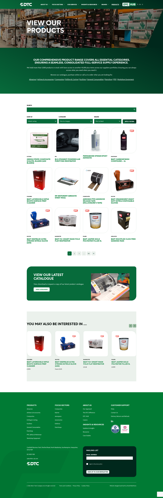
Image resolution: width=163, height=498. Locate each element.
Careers (85, 420)
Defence (57, 423)
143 (89, 253)
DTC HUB (86, 416)
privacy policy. (99, 464)
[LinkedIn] (112, 421)
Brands (104, 4)
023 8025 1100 (31, 454)
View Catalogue (42, 289)
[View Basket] (140, 4)
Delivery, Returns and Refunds (120, 416)
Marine (57, 412)
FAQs (112, 409)
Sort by (30, 117)
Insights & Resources (89, 4)
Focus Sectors (57, 4)
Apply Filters (129, 121)
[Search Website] (137, 4)
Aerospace (58, 416)
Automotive (58, 420)
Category (62, 117)
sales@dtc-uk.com (32, 458)
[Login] (142, 4)
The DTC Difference (89, 412)
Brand (96, 117)
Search (29, 105)
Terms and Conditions (65, 486)
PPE (114, 79)
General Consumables (95, 79)
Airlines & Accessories (45, 79)
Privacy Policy (76, 486)
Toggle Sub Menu (49, 4)
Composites (59, 79)
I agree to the (96, 464)
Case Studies (87, 435)
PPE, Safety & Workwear (34, 434)
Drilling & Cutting (71, 79)
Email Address (92, 455)
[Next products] (134, 326)
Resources (86, 432)
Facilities (82, 79)
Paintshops (58, 427)
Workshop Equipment (125, 79)
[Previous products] (130, 326)
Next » (93, 253)
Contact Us (114, 412)
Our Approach (87, 409)
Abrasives (32, 79)
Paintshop (108, 79)
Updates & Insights (88, 428)
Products (115, 4)
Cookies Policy (85, 486)
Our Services (72, 4)
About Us (44, 4)
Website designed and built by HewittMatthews (123, 486)
